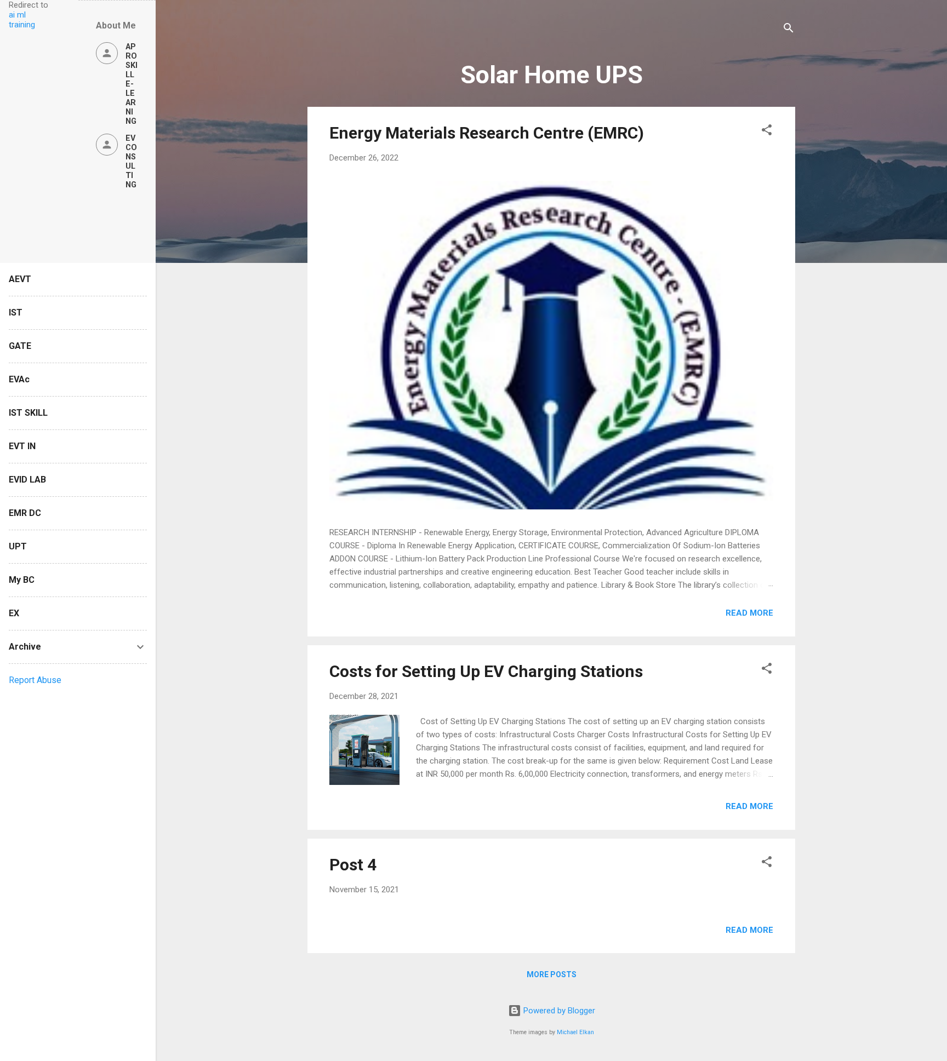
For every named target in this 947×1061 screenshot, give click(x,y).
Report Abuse (35, 680)
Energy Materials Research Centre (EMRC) (486, 132)
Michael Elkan (575, 1032)
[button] (766, 131)
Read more (749, 613)
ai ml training (22, 20)
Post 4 (352, 864)
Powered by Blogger (558, 1011)
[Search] (788, 30)
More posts (552, 974)
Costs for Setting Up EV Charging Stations (486, 671)
